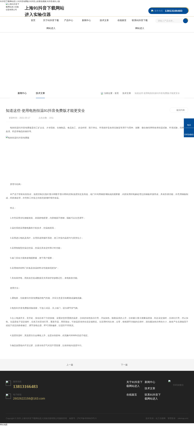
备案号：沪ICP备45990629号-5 (82, 418)
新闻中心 (86, 20)
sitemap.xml (183, 418)
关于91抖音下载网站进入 (51, 24)
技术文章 (104, 20)
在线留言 (121, 20)
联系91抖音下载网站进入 (140, 24)
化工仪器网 (160, 418)
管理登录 (172, 418)
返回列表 (180, 110)
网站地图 (3, 424)
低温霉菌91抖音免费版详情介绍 (131, 365)
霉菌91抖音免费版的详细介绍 (63, 365)
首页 (33, 20)
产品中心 (68, 20)
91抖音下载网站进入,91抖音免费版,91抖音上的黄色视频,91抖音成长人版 (30, 1)
